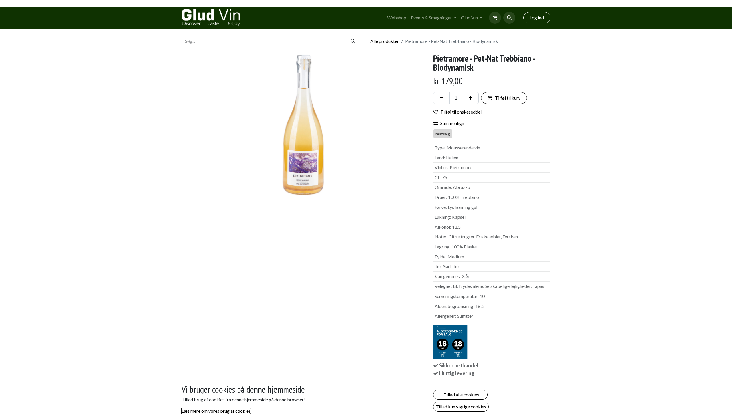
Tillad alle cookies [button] (460, 394)
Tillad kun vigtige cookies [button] (461, 406)
